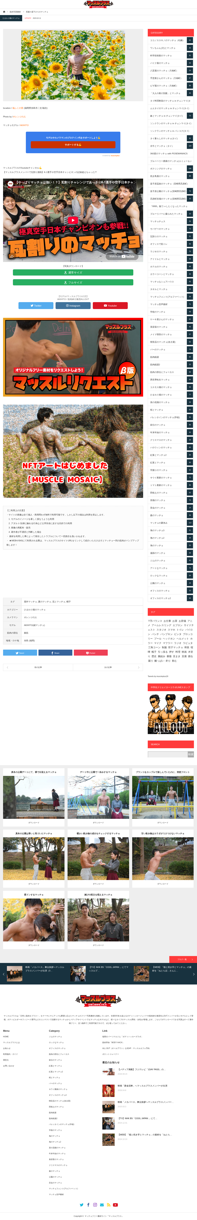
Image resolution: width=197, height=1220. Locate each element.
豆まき (176, 656)
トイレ (180, 629)
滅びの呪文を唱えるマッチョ (98, 894)
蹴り (150, 660)
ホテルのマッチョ (170, 266)
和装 (186, 647)
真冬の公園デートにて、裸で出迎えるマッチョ (33, 772)
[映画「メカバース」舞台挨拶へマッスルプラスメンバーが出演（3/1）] (108, 1107)
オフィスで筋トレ (170, 244)
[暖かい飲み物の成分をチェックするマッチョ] (98, 864)
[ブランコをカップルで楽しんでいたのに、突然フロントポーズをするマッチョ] (162, 802)
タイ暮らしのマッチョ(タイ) (170, 138)
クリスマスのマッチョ (170, 440)
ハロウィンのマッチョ (170, 447)
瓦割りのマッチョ (170, 236)
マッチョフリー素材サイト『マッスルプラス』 (104, 1216)
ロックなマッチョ (170, 575)
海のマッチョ (170, 545)
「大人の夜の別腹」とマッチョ (170, 93)
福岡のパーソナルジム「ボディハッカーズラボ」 (122, 1037)
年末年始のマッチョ (170, 432)
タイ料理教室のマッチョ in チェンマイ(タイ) (170, 102)
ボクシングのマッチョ (170, 168)
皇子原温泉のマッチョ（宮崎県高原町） (170, 184)
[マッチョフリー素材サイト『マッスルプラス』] (98, 4)
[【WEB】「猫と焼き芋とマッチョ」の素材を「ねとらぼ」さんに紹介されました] (108, 1140)
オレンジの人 (19, 116)
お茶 (174, 621)
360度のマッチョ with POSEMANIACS (170, 154)
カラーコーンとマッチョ (170, 274)
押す (171, 652)
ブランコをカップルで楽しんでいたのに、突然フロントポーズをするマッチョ (163, 773)
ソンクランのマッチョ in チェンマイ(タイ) (170, 124)
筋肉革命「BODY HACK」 (113, 1042)
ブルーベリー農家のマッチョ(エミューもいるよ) (171, 162)
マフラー (168, 643)
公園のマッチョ (170, 583)
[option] (38, 973)
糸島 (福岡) (29, 640)
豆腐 (184, 656)
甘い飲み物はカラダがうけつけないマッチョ (162, 833)
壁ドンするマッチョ (34, 894)
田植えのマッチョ (170, 492)
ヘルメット (183, 638)
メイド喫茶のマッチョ (170, 334)
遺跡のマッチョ (170, 553)
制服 (164, 647)
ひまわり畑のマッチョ (11, 18)
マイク (157, 643)
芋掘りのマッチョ (170, 470)
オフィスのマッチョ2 (170, 598)
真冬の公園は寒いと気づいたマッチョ (34, 833)
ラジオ (177, 643)
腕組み (161, 656)
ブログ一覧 (182, 959)
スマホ (171, 629)
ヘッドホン (169, 638)
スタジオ (161, 629)
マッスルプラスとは (11, 1042)
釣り (168, 660)
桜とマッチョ (170, 410)
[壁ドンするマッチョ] (33, 925)
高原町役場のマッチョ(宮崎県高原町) (170, 199)
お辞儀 (182, 621)
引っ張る (163, 652)
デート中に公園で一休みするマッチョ (98, 772)
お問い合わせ (8, 1066)
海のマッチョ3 (170, 530)
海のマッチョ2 (170, 538)
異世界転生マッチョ (170, 379)
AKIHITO (24, 125)
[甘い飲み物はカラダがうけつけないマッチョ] (162, 862)
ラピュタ (188, 643)
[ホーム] (4, 11)
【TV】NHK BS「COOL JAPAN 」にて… (137, 1118)
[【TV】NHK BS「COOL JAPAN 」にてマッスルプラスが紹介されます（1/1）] (108, 1123)
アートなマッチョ (170, 568)
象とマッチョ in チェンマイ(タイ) (170, 116)
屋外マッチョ (30, 601)
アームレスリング (161, 625)
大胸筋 (55, 916)
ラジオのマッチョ (170, 251)
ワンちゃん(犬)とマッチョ (170, 48)
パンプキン (166, 634)
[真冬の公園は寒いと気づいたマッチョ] (33, 864)
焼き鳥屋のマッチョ (170, 176)
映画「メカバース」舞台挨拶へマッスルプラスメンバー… (146, 1102)
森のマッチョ (170, 515)
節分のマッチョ (170, 425)
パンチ (155, 634)
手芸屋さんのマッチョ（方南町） (170, 78)
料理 (177, 652)
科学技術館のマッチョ (170, 55)
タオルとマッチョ (170, 289)
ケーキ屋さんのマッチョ (170, 319)
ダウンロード (33, 823)
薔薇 (169, 656)
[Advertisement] (73, 576)
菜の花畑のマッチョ (170, 402)
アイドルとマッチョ (170, 259)
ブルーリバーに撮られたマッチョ (170, 214)
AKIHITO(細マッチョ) (34, 625)
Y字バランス (155, 621)
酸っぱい (159, 660)
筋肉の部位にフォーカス (170, 372)
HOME (6, 1037)
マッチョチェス (170, 221)
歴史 (154, 656)
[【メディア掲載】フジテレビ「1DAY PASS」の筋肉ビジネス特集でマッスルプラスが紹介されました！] (108, 1074)
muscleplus (115, 155)
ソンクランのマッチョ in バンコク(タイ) (170, 132)
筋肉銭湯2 (170, 364)
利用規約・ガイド (10, 1054)
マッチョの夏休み (170, 523)
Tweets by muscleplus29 (158, 676)
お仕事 (167, 621)
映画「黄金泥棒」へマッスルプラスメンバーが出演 (142, 1085)
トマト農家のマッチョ (170, 485)
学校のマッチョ (170, 312)
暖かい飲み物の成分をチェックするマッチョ (98, 833)
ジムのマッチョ (170, 560)
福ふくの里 (17, 108)
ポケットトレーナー (110, 1054)
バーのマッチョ (170, 349)
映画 (184, 652)
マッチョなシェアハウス (170, 281)
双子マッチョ (175, 647)
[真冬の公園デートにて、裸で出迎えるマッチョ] (33, 801)
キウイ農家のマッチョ (170, 477)
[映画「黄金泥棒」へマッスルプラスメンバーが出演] (108, 1091)
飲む (174, 660)
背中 (56, 795)
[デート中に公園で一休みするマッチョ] (98, 801)
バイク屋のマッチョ (170, 63)
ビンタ (177, 634)
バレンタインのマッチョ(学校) (170, 417)
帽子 (68, 601)
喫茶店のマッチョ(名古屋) (170, 342)
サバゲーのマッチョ (170, 229)
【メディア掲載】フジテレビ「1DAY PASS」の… (142, 1069)
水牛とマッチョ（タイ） (170, 146)
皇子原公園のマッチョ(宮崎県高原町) (170, 191)
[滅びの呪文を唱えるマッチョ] (98, 925)
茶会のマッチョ (170, 508)
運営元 (6, 1060)
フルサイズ (75, 282)
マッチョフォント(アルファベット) (170, 297)
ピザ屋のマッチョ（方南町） (170, 85)
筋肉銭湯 (170, 357)
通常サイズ (75, 272)
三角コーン (154, 647)
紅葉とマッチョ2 (170, 455)
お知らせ (6, 1048)
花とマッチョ (58, 601)
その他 (33, 795)
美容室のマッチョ (170, 327)
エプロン (178, 625)
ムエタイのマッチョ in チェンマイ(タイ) (170, 109)
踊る (190, 656)
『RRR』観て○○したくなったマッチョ (170, 207)
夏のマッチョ (44, 601)
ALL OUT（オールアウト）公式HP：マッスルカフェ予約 (126, 1048)
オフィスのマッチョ (170, 590)
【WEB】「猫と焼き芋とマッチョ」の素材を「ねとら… (145, 1134)
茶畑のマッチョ (170, 500)
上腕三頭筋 (56, 855)
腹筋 (26, 633)
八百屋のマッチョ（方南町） (170, 70)
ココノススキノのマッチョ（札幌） (170, 40)
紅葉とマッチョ (170, 462)
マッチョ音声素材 (170, 304)
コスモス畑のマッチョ (170, 387)
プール (157, 638)
